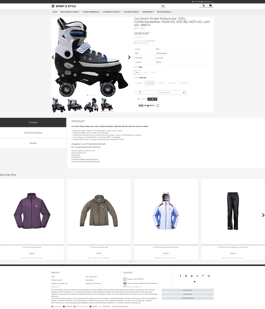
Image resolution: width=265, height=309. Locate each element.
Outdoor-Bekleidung (91, 12)
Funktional (106, 306)
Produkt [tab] (33, 122)
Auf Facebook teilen (149, 99)
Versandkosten (150, 41)
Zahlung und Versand (93, 283)
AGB (53, 277)
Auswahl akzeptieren (187, 298)
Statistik (69, 306)
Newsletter (90, 280)
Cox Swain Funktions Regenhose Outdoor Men (233, 247)
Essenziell (58, 306)
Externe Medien (82, 306)
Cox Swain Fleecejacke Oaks (99, 247)
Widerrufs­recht (56, 280)
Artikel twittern (152, 99)
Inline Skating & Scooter (69, 12)
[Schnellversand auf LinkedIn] (209, 276)
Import (143, 28)
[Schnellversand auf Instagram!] (197, 276)
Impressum (55, 287)
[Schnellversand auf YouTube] (192, 276)
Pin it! (155, 99)
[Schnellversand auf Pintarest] (203, 276)
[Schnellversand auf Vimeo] (194, 281)
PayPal (95, 306)
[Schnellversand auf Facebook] (180, 276)
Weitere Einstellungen (120, 306)
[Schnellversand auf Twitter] (186, 276)
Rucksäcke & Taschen (111, 12)
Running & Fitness (131, 12)
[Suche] (163, 6)
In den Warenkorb (163, 92)
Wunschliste (143, 99)
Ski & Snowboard (163, 12)
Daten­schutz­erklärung (59, 283)
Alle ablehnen (188, 294)
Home (55, 12)
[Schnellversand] (63, 6)
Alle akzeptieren (188, 290)
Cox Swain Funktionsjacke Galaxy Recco (166, 247)
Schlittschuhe (147, 12)
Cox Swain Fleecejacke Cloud (31, 247)
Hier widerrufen (91, 277)
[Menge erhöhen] (140, 91)
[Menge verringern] (140, 94)
